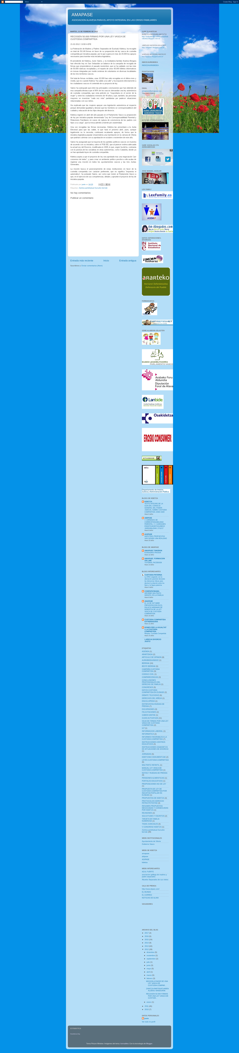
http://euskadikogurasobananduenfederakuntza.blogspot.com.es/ (155, 37)
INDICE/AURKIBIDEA (150, 65)
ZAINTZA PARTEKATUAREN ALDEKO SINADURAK (157, 990)
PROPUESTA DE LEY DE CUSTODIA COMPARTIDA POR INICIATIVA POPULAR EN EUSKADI (154, 792)
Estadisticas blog (75, 1034)
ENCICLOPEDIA (148, 701)
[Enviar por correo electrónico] (99, 184)
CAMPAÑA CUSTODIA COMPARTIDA (150, 670)
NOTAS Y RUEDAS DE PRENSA (154, 773)
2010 (147, 1009)
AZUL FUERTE (148, 872)
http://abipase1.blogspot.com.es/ (153, 47)
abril (148, 972)
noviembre (151, 955)
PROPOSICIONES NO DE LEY (154, 784)
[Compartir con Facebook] (107, 184)
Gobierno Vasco (148, 844)
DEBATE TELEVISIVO (150, 695)
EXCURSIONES (148, 709)
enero (149, 1002)
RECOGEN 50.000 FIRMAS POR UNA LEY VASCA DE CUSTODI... (157, 996)
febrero (150, 978)
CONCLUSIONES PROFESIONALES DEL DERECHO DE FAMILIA (151, 682)
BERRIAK (145, 663)
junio (149, 965)
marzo (149, 975)
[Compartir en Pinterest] (109, 184)
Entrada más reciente (81, 260)
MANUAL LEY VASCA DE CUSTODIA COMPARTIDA (152, 769)
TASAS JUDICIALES (150, 824)
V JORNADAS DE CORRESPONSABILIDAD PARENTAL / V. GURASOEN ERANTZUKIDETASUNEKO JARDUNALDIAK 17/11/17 (155, 524)
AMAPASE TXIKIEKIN (153, 551)
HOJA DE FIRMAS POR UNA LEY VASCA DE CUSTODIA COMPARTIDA (155, 723)
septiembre (151, 959)
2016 (147, 936)
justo (146, 1018)
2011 (147, 1006)
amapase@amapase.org (151, 91)
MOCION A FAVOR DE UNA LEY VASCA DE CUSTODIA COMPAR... (157, 983)
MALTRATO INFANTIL (150, 765)
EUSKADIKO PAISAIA (153, 553)
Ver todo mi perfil (148, 1022)
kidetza (145, 862)
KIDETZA (148, 502)
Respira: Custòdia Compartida (155, 633)
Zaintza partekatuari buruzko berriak (93, 188)
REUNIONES (147, 813)
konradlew (124, 1044)
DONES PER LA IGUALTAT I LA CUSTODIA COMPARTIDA (155, 629)
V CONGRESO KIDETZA (151, 827)
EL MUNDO (146, 892)
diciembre (151, 952)
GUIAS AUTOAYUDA (150, 718)
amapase (145, 853)
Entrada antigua (127, 260)
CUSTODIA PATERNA (153, 575)
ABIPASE (148, 518)
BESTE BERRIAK (148, 666)
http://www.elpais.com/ (150, 889)
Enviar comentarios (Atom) (92, 266)
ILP (143, 728)
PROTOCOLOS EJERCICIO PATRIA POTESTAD (153, 802)
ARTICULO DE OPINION (151, 657)
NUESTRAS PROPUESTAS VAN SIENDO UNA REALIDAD (156, 537)
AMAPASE (82, 14)
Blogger (149, 1044)
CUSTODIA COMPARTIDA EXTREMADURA (155, 621)
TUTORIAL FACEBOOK (153, 563)
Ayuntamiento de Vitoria (151, 841)
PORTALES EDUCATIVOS (152, 781)
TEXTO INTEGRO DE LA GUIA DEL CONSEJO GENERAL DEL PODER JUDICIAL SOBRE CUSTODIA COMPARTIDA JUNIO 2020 (156, 508)
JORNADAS (146, 754)
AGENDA (145, 651)
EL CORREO (147, 895)
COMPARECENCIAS (150, 677)
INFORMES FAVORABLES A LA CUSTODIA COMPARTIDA (154, 738)
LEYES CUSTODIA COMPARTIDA (155, 760)
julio (148, 962)
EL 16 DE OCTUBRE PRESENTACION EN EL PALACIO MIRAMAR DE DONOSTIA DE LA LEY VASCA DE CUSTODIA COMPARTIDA (153, 608)
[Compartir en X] (104, 184)
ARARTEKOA (147, 654)
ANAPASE (149, 601)
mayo (149, 969)
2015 (147, 939)
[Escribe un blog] (102, 184)
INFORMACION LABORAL (152, 731)
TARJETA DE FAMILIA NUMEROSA (150, 820)
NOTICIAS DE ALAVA (150, 898)
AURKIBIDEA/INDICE (150, 660)
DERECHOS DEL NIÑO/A (152, 698)
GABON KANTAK (148, 715)
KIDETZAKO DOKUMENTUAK (154, 757)
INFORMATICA (148, 734)
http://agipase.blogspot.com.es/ (152, 56)
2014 (147, 943)
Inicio (106, 260)
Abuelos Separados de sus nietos (155, 880)
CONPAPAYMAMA (152, 591)
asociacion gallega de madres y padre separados (154, 876)
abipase (145, 856)
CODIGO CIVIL (148, 674)
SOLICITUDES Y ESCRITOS (153, 816)
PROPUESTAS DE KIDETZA (153, 798)
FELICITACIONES (149, 712)
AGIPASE (148, 534)
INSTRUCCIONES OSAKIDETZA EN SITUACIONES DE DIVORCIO (155, 748)
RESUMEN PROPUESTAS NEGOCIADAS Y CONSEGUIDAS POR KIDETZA (155, 808)
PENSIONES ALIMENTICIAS (153, 778)
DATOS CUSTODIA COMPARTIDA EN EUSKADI (153, 691)
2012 (147, 949)
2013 (147, 946)
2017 (147, 933)
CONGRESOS (147, 687)
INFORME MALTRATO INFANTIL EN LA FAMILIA (154, 594)
